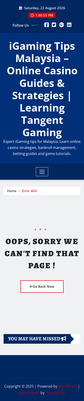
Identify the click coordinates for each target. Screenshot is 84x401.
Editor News (29, 392)
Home (12, 191)
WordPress (67, 386)
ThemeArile (55, 392)
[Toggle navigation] (42, 171)
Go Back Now (43, 286)
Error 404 (29, 191)
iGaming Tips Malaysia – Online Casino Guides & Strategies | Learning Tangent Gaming (42, 89)
